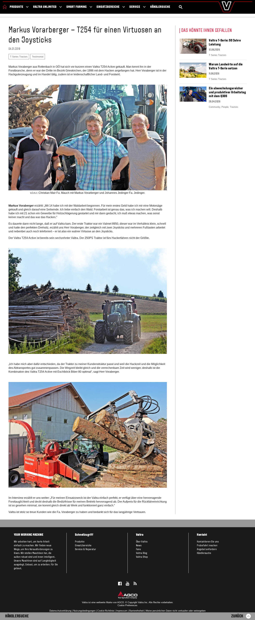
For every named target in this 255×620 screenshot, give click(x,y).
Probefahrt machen (207, 545)
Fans (138, 549)
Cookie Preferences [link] (127, 605)
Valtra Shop (142, 557)
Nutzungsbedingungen (84, 610)
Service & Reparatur (85, 549)
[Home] (5, 7)
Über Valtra (142, 542)
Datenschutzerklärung (60, 610)
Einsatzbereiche (108, 7)
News (139, 545)
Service (134, 7)
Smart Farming (76, 7)
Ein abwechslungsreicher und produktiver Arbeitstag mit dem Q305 (227, 92)
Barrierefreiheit (136, 610)
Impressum (121, 610)
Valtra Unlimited (44, 7)
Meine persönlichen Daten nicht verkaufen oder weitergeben (176, 610)
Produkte (16, 7)
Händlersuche (160, 7)
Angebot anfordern (207, 549)
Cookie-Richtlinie (105, 610)
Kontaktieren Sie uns (208, 542)
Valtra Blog (141, 553)
